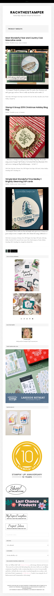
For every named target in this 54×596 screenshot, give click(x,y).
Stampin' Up (12, 98)
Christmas (18, 168)
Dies (22, 168)
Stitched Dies (29, 242)
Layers (25, 240)
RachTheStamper (27, 12)
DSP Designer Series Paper (17, 96)
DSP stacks (37, 168)
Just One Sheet (34, 96)
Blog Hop (13, 168)
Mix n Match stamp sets (32, 240)
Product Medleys (44, 168)
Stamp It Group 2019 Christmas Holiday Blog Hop (26, 108)
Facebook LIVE (26, 96)
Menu (27, 1)
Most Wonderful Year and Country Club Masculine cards (24, 39)
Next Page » (14, 251)
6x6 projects (13, 238)
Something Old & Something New (12, 170)
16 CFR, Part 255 (26, 573)
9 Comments (22, 112)
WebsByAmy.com (40, 589)
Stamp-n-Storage (24, 565)
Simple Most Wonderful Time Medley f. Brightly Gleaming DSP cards (23, 180)
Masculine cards (40, 96)
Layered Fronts (20, 240)
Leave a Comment (23, 43)
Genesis (19, 589)
